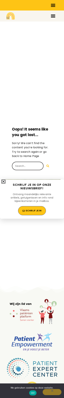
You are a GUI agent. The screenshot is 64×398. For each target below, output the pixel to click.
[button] (3, 181)
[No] (52, 392)
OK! (33, 393)
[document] (32, 199)
